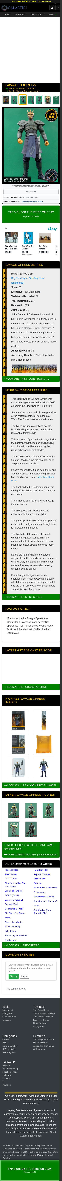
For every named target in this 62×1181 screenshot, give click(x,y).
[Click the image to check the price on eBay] (31, 145)
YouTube (6, 1085)
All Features (39, 1049)
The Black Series (17, 88)
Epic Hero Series (41, 1020)
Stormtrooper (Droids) (44, 896)
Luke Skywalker (9, 1046)
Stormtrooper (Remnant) (45, 901)
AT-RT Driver (11, 878)
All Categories (9, 1052)
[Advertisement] (31, 49)
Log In (24, 976)
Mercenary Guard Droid (16, 935)
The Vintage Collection (44, 1013)
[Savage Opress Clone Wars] (14, 811)
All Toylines (38, 1026)
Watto (36, 905)
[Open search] (51, 7)
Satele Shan (39, 878)
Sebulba (37, 883)
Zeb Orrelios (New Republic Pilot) (42, 911)
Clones (5, 1039)
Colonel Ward (11, 904)
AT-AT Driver (11, 874)
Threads (6, 1078)
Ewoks (5, 1042)
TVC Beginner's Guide (43, 1039)
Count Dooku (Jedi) (14, 909)
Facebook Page (9, 1072)
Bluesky (6, 1065)
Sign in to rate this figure (32, 201)
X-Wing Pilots (8, 1049)
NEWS (7, 14)
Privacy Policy (36, 1155)
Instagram (7, 1075)
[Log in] (57, 7)
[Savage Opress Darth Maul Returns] (48, 811)
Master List (7, 1010)
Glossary (6, 1020)
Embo (7, 917)
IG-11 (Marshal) (12, 926)
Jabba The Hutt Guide (43, 1046)
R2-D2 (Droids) (41, 870)
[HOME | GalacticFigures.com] (14, 8)
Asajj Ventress (11, 870)
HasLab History (40, 1042)
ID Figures (7, 1013)
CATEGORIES (20, 14)
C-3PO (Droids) (12, 895)
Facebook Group (10, 1068)
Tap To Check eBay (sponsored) (24, 91)
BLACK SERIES (37, 14)
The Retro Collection (43, 1016)
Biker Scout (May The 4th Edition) (15, 885)
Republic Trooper (42, 874)
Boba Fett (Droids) (13, 891)
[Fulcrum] (58, 4)
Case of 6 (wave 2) (14, 900)
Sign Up (13, 976)
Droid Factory (39, 1023)
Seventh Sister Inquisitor (45, 887)
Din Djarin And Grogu (15, 913)
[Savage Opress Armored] (31, 811)
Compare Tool (9, 1016)
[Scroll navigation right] (56, 14)
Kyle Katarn (10, 931)
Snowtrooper (40, 892)
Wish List (35, 192)
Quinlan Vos (10, 940)
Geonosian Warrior (14, 922)
